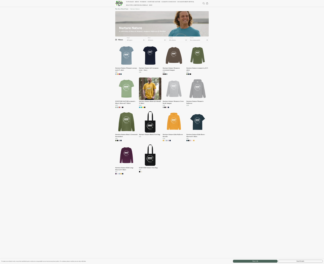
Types (128, 37)
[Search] (203, 3)
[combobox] (135, 40)
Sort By (192, 37)
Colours (171, 37)
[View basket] (207, 3)
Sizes (149, 37)
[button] (143, 40)
